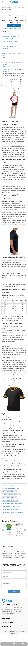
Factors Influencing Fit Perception (11, 38)
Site (19, 22)
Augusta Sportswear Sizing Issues (10, 500)
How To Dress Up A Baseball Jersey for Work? (20, 551)
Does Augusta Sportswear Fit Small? (11, 488)
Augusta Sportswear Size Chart (9, 491)
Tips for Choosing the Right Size (10, 41)
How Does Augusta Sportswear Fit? (10, 506)
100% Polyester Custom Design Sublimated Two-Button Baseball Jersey (19, 533)
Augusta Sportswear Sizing (8, 485)
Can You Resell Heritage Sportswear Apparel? (20, 555)
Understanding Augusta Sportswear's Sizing (13, 34)
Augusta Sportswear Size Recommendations (12, 512)
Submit (14, 591)
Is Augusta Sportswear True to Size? (11, 494)
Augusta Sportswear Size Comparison (11, 509)
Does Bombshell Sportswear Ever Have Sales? (20, 557)
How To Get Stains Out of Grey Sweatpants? (7, 551)
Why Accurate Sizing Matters (9, 46)
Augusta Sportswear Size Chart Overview (12, 43)
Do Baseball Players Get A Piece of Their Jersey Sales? (7, 550)
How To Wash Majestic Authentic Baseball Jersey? (20, 550)
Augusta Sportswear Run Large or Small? (12, 503)
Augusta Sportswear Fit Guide (9, 497)
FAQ (4, 51)
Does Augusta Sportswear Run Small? (12, 36)
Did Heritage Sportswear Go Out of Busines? (7, 555)
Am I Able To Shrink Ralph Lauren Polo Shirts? (20, 553)
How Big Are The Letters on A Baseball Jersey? (7, 553)
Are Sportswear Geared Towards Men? (7, 557)
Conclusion (5, 48)
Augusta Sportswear (6, 81)
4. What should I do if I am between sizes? (13, 66)
